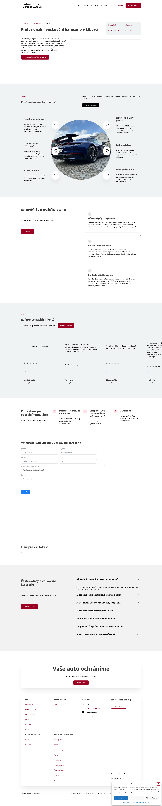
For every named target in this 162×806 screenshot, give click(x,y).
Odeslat (25, 492)
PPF (26, 699)
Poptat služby (133, 5)
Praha (27, 720)
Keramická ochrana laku (63, 735)
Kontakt (104, 5)
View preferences (152, 798)
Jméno (23, 449)
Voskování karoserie (39, 23)
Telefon (62, 457)
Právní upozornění (91, 793)
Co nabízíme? (81, 683)
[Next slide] (139, 360)
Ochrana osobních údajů (78, 793)
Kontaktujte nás (91, 105)
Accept (121, 798)
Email (23, 457)
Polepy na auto (60, 699)
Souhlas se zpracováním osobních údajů (140, 802)
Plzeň (23, 553)
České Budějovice (60, 750)
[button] (158, 784)
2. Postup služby (114, 30)
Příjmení (62, 449)
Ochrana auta (25, 23)
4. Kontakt (128, 30)
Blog (86, 5)
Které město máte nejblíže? (31, 466)
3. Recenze (129, 25)
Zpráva (23, 475)
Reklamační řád (102, 793)
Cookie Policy (125, 802)
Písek (56, 745)
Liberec (28, 725)
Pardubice (29, 704)
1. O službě (112, 25)
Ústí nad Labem (30, 715)
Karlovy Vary (58, 740)
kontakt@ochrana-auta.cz (96, 716)
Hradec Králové (30, 709)
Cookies (67, 793)
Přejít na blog (118, 706)
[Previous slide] (22, 360)
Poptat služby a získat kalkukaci (35, 57)
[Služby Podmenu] (81, 5)
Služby (77, 5)
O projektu (94, 5)
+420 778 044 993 (116, 5)
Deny (136, 798)
